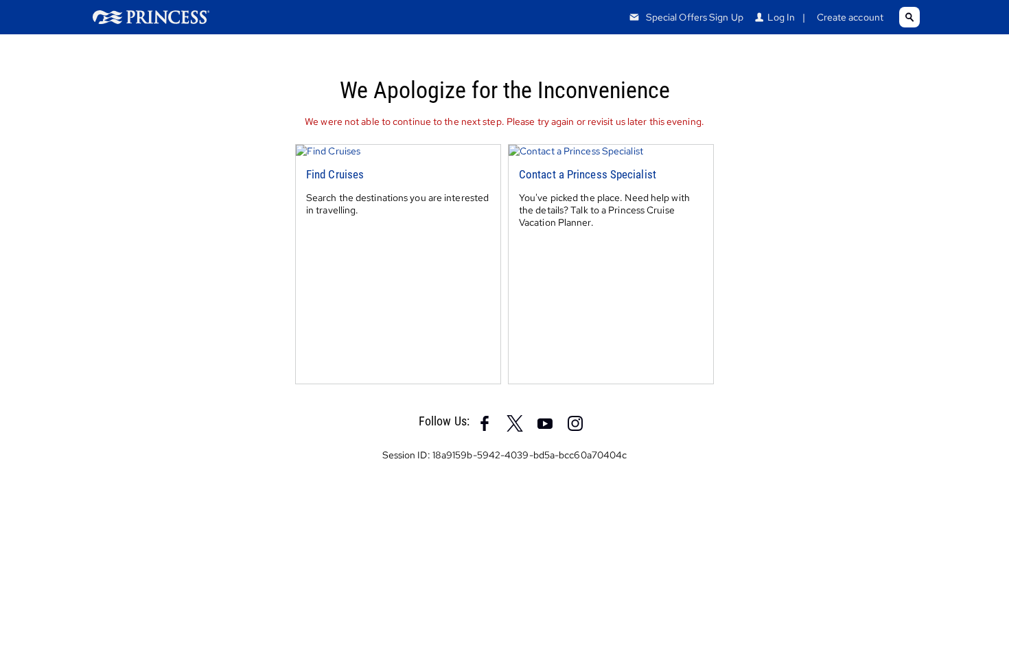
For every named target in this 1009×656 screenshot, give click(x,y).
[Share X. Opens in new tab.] (515, 422)
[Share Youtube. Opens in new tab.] (545, 422)
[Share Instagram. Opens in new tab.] (575, 422)
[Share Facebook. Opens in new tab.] (484, 422)
